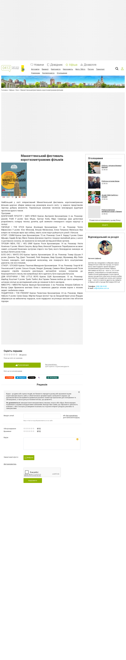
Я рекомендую (23, 365)
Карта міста (55, 69)
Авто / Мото (80, 69)
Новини (39, 64)
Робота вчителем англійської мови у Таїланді (112, 210)
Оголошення (62, 73)
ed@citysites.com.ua (101, 288)
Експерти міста (48, 73)
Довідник (56, 64)
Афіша (73, 64)
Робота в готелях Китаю (110, 181)
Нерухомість (68, 69)
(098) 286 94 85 (101, 286)
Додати (105, 225)
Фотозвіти (35, 69)
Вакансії (45, 69)
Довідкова (35, 73)
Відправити (32, 480)
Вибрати (30, 458)
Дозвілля (90, 64)
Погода (91, 69)
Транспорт (100, 69)
